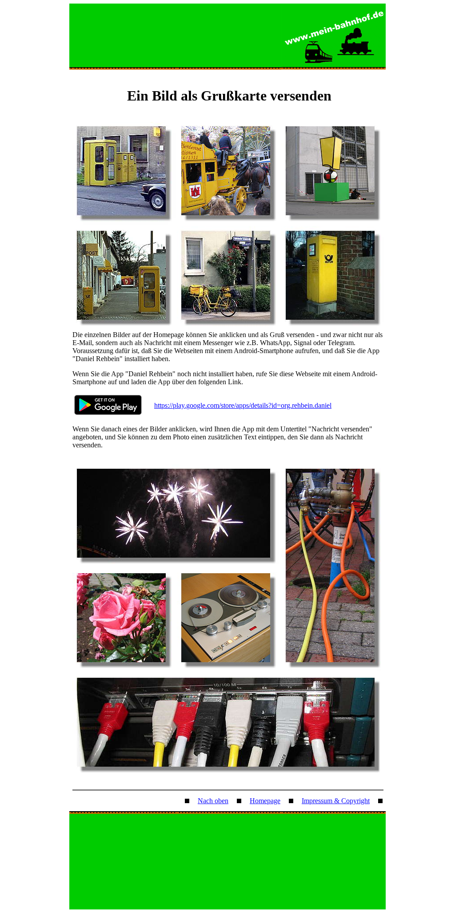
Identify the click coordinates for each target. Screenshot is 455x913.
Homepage (265, 800)
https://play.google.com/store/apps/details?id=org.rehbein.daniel (242, 405)
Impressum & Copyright (336, 800)
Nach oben (213, 800)
